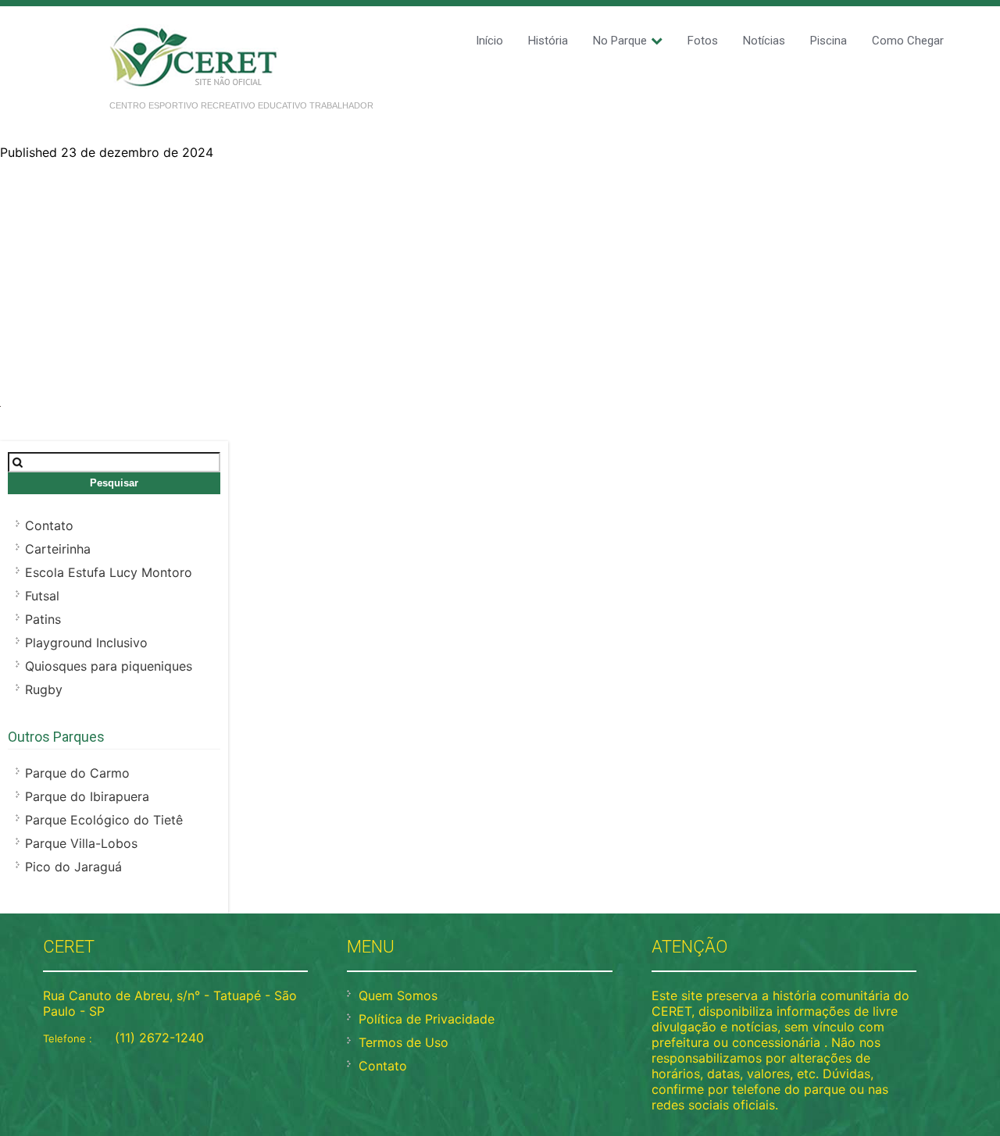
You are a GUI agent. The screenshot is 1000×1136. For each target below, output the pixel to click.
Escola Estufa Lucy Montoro (108, 572)
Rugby (43, 689)
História (548, 41)
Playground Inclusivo (86, 642)
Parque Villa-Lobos (81, 843)
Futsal (42, 596)
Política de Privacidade (427, 1019)
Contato (49, 525)
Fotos (703, 41)
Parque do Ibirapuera (87, 796)
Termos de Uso (403, 1042)
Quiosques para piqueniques (108, 666)
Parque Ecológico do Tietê (104, 820)
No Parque (620, 41)
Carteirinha (58, 549)
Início (489, 41)
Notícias (764, 41)
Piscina (828, 41)
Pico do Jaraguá (73, 866)
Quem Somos (398, 995)
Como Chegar (908, 41)
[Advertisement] (500, 277)
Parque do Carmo (77, 773)
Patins (43, 619)
